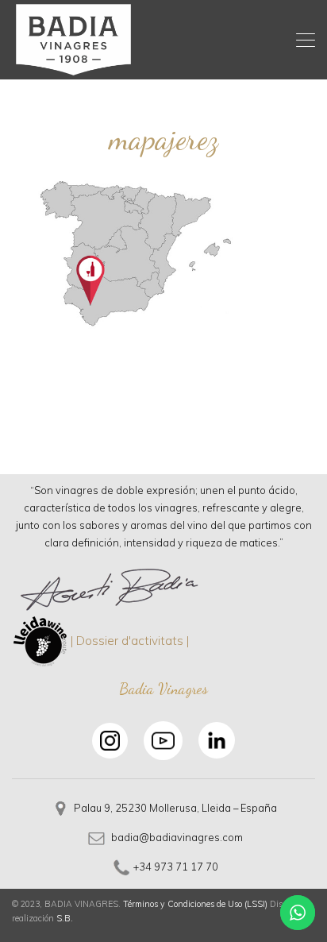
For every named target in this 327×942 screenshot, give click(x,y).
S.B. (64, 918)
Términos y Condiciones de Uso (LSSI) (195, 903)
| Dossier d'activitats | (130, 640)
